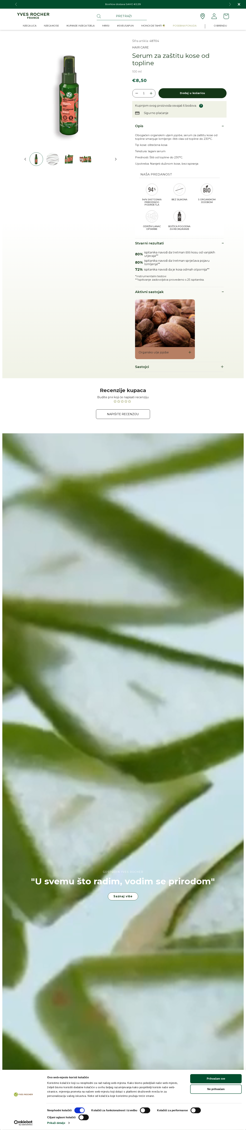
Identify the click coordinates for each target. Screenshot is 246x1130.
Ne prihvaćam (216, 1089)
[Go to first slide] (230, 4)
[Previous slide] (16, 4)
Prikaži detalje (56, 1122)
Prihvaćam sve (216, 1078)
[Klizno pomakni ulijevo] (23, 159)
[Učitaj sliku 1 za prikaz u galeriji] (36, 159)
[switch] (145, 1110)
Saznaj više (123, 896)
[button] (29, 26)
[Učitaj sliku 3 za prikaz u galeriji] (69, 159)
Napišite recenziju (123, 414)
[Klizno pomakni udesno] (114, 159)
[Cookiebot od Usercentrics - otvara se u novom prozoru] (23, 1123)
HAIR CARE (140, 47)
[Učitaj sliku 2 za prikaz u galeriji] (52, 159)
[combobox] (122, 16)
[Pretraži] (99, 16)
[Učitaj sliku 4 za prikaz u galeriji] (85, 159)
